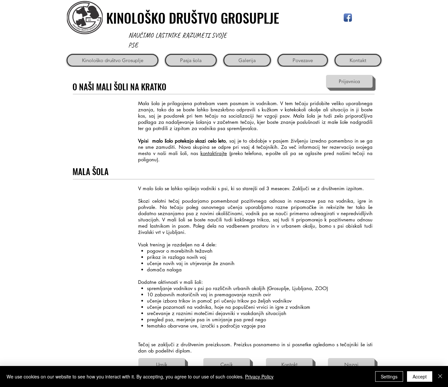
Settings (389, 376)
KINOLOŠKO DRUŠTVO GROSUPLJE (192, 18)
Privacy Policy (259, 376)
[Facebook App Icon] (348, 17)
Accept (420, 376)
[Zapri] (440, 376)
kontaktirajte (213, 153)
